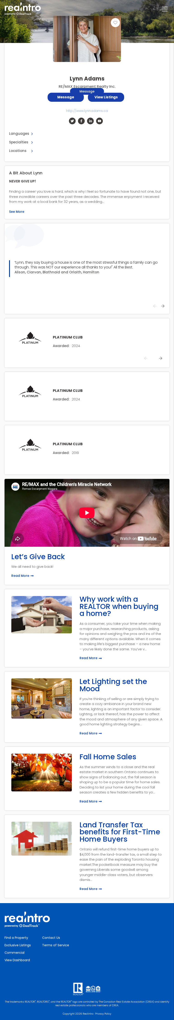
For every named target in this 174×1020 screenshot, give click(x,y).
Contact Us (51, 937)
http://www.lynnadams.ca (87, 111)
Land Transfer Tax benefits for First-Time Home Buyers (120, 832)
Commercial (14, 952)
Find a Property (16, 937)
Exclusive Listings (18, 945)
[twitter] (72, 121)
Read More (20, 575)
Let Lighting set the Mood (113, 685)
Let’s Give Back (38, 556)
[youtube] (99, 121)
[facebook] (81, 121)
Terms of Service (55, 945)
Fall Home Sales (108, 757)
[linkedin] (90, 121)
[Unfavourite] (115, 22)
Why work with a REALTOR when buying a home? (119, 606)
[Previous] (154, 306)
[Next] (162, 306)
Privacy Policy (103, 1013)
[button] (106, 97)
